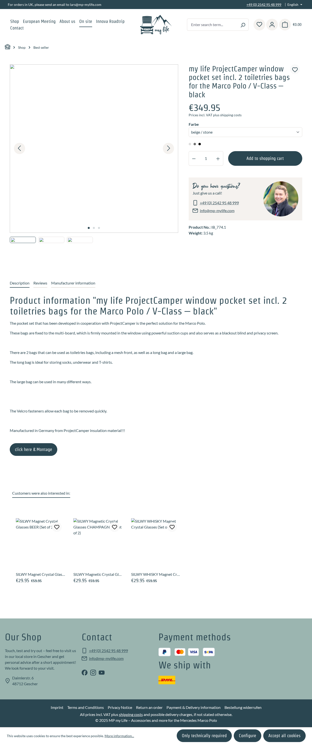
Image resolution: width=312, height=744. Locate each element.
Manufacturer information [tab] (73, 283)
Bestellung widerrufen (243, 707)
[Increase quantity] (218, 158)
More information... (119, 736)
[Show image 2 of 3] (94, 228)
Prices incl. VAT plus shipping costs (215, 115)
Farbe (194, 124)
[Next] (168, 148)
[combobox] (212, 25)
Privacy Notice (120, 707)
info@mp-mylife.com (217, 210)
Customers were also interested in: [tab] (41, 493)
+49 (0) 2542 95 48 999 (263, 4)
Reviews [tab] (40, 283)
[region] (94, 164)
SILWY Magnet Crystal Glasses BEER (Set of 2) (41, 574)
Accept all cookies (284, 735)
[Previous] (19, 148)
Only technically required (204, 735)
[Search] (243, 25)
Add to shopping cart (265, 158)
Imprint (57, 707)
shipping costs (131, 714)
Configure (247, 735)
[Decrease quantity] (194, 158)
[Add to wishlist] (295, 69)
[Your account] (272, 24)
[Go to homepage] (156, 24)
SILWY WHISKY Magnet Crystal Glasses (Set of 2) (156, 574)
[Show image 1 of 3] (89, 228)
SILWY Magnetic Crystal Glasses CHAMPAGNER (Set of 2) (98, 574)
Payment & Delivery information (193, 707)
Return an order (149, 707)
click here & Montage (33, 449)
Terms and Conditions (85, 707)
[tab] (19, 283)
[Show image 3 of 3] (99, 228)
